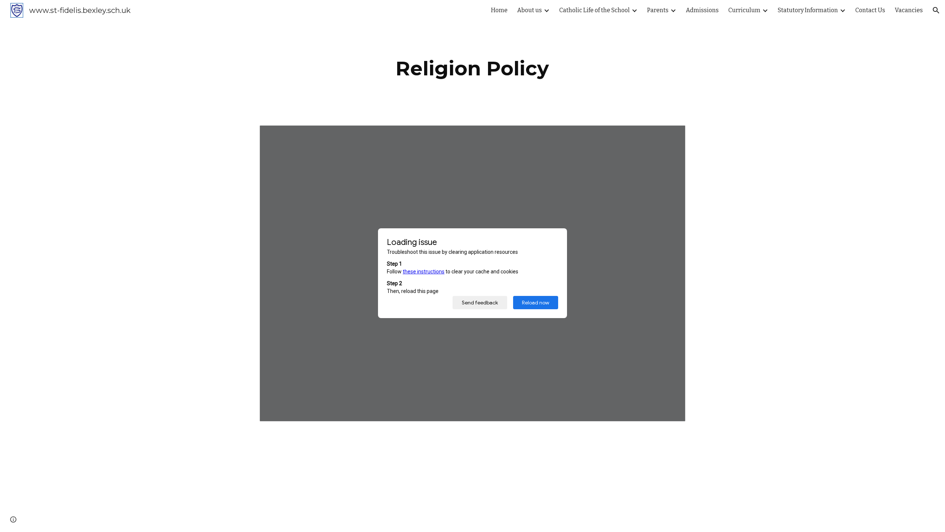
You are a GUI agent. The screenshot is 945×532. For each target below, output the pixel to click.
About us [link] (529, 10)
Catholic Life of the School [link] (594, 10)
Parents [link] (658, 10)
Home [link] (499, 10)
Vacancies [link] (909, 10)
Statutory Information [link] (808, 10)
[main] (472, 68)
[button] (936, 10)
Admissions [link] (702, 10)
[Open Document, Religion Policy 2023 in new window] (671, 134)
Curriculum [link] (744, 10)
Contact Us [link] (870, 10)
